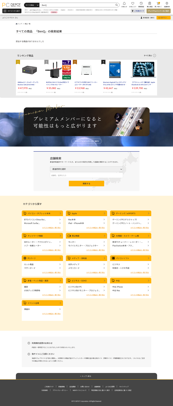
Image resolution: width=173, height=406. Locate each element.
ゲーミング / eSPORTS (125, 213)
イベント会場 (33, 303)
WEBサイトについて (79, 390)
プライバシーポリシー (60, 390)
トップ (20, 24)
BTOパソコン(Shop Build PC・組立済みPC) (36, 12)
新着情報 (61, 386)
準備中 (27, 309)
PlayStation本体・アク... (122, 245)
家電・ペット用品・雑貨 (38, 280)
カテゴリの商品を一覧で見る (51, 228)
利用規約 (45, 390)
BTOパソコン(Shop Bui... (35, 219)
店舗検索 (97, 386)
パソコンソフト (122, 258)
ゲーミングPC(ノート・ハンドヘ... (126, 223)
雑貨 (26, 287)
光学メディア (73, 264)
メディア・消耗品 (79, 258)
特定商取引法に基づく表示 (100, 390)
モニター (70, 10)
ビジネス (116, 264)
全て (26, 10)
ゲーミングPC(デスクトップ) (124, 219)
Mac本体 (71, 219)
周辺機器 (75, 235)
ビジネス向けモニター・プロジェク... (84, 290)
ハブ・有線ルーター (32, 245)
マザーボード (29, 268)
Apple (63, 10)
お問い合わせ (85, 386)
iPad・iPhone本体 (76, 223)
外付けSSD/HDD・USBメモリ (84, 10)
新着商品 (54, 12)
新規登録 (149, 18)
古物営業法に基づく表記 (123, 390)
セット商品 (29, 264)
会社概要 (72, 386)
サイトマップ (124, 386)
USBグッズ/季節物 (32, 290)
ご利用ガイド (139, 11)
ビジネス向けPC (75, 287)
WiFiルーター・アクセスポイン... (38, 242)
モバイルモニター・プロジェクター (83, 245)
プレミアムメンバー (158, 11)
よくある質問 (110, 386)
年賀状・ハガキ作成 (120, 268)
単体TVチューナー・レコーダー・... (127, 242)
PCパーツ (32, 258)
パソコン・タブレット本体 (51, 10)
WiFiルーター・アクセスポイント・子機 (106, 10)
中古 (118, 280)
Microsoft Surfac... (32, 223)
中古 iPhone (117, 287)
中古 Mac (116, 290)
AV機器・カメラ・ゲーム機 (127, 235)
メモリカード (74, 268)
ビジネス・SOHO (79, 280)
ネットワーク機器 (35, 235)
